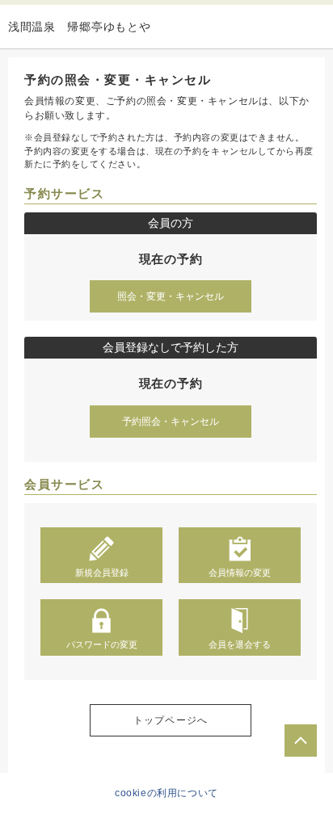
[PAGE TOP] (301, 740)
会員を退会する (240, 644)
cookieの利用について (166, 793)
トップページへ (170, 720)
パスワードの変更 (101, 644)
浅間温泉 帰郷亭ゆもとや (79, 26)
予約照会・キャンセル (170, 421)
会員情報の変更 (240, 572)
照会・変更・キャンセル (170, 296)
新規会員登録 (102, 572)
